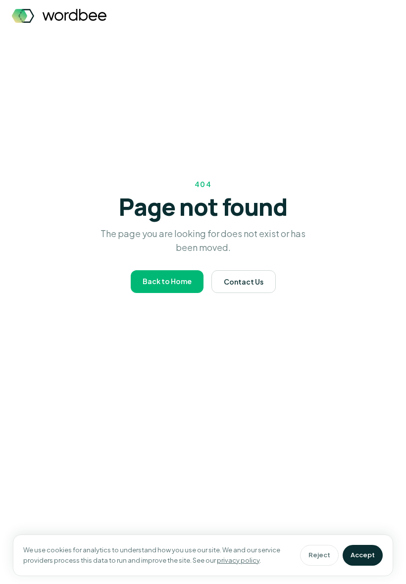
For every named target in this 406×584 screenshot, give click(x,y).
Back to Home (167, 281)
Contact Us (243, 281)
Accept (363, 555)
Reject (319, 555)
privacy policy (238, 560)
